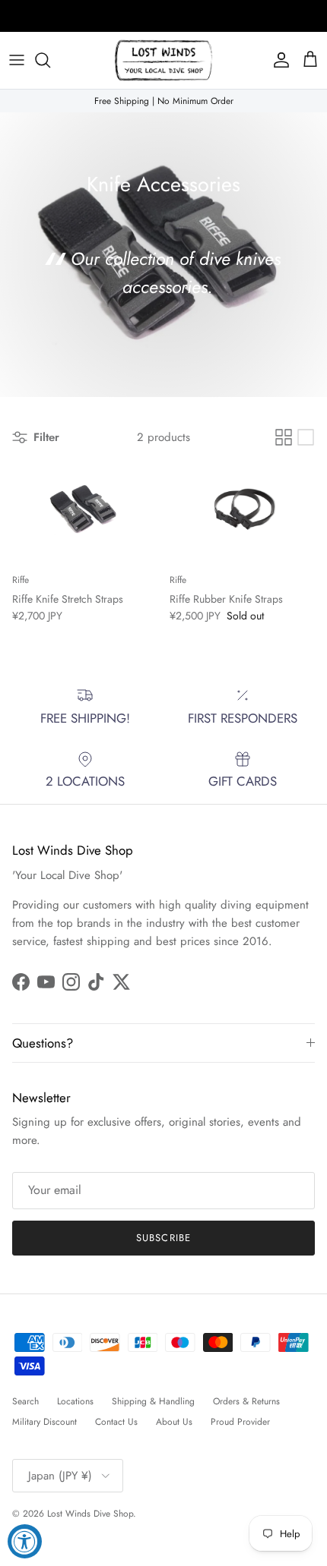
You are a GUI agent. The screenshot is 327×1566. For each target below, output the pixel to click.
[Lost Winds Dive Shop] (163, 60)
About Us (174, 1422)
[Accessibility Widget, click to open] (25, 1541)
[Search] (50, 60)
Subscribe (163, 1237)
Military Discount (44, 1422)
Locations (75, 1401)
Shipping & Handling (153, 1401)
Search (25, 1401)
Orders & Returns (246, 1401)
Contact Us (116, 1422)
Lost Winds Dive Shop (90, 1513)
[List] (306, 437)
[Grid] (284, 437)
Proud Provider (240, 1422)
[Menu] (16, 60)
